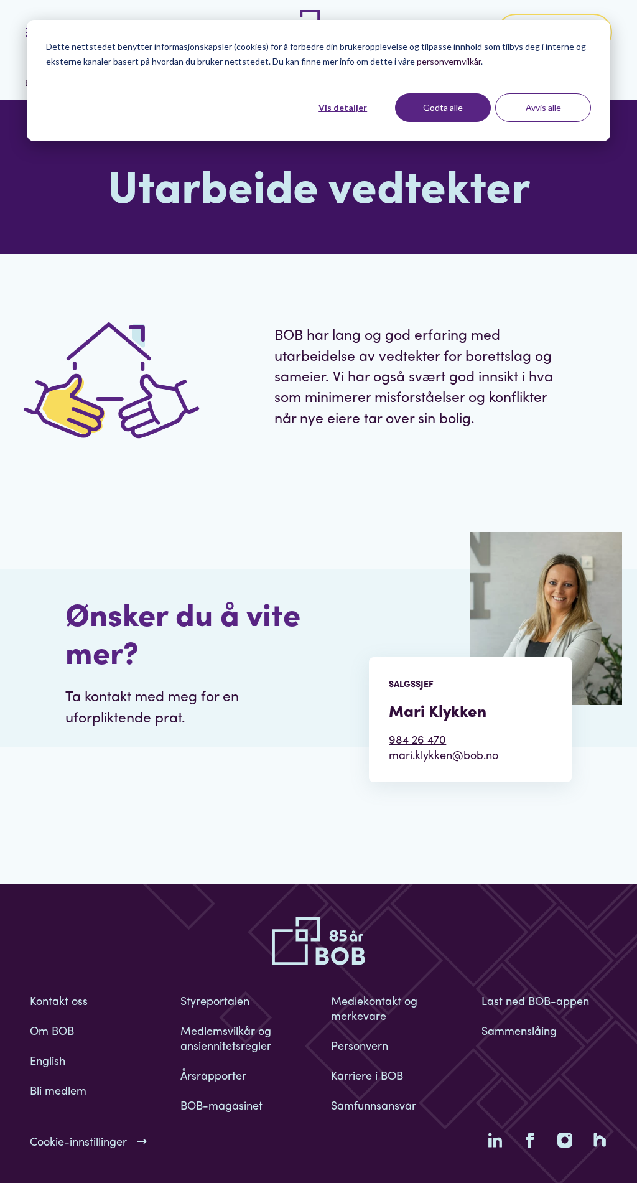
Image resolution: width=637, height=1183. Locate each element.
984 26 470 (417, 739)
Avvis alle (543, 107)
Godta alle (443, 107)
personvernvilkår (449, 61)
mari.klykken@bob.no (443, 754)
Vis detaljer (342, 107)
